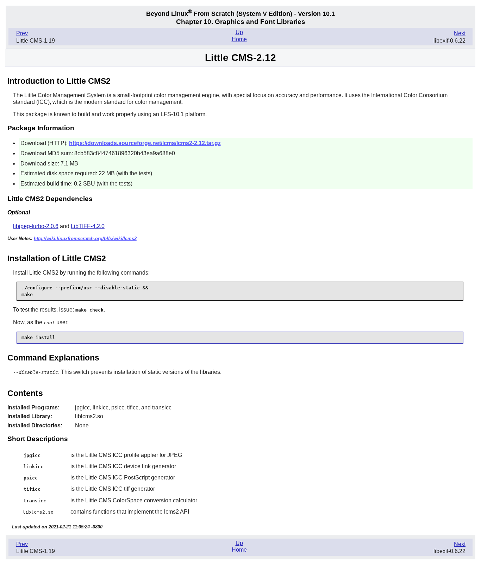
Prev (22, 33)
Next (460, 33)
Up (239, 32)
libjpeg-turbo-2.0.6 (35, 226)
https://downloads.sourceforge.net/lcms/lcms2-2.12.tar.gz (145, 143)
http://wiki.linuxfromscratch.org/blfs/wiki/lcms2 (85, 238)
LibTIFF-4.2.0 (88, 226)
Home (239, 39)
